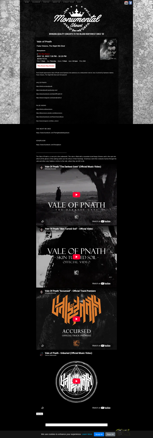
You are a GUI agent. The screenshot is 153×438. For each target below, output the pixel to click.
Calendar (36, 2)
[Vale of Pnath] (108, 49)
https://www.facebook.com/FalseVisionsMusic (50, 117)
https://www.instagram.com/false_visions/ (47, 121)
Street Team (68, 2)
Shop (79, 2)
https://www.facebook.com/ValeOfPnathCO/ (49, 94)
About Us (56, 2)
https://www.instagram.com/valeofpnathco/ (49, 98)
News (27, 2)
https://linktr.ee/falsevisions (44, 109)
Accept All (99, 434)
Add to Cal (43, 59)
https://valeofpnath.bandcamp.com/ (46, 90)
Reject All (110, 434)
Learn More (87, 434)
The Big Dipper (44, 54)
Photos (46, 2)
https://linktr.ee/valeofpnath (44, 86)
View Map (39, 414)
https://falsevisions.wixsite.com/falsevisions (49, 113)
